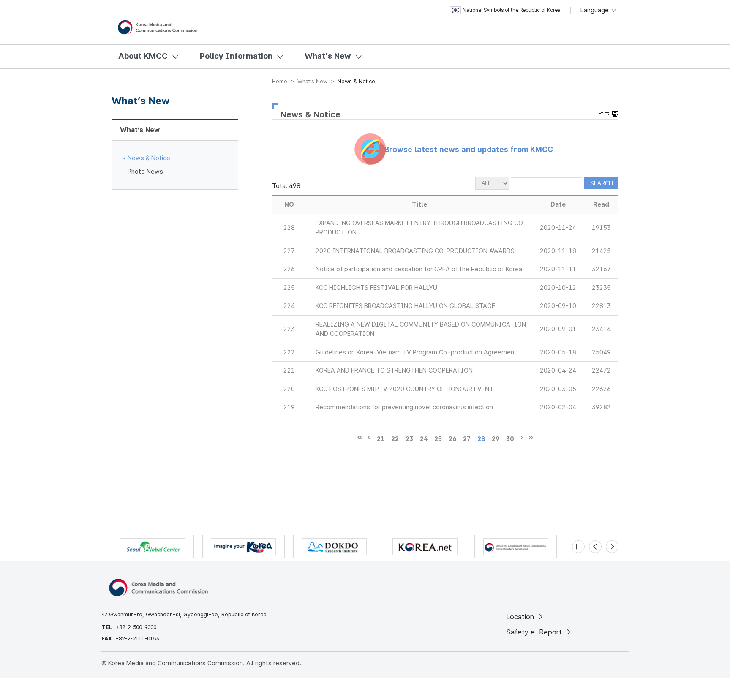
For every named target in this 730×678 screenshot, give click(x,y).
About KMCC (143, 56)
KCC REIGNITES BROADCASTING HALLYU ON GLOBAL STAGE (405, 306)
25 (438, 439)
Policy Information (236, 56)
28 (481, 439)
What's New (328, 56)
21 (380, 439)
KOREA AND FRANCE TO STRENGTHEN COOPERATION (394, 370)
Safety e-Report (535, 632)
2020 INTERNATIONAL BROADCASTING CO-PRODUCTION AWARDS (415, 251)
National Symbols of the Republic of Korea (512, 10)
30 (510, 439)
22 (395, 439)
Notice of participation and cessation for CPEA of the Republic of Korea (419, 269)
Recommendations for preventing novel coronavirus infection (404, 407)
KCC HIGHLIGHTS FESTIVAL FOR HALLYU (376, 287)
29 (495, 439)
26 (452, 439)
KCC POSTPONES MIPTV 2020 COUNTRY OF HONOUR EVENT (404, 389)
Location (521, 617)
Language (595, 10)
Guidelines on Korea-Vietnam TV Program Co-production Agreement (416, 352)
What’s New (140, 130)
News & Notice (149, 158)
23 (409, 439)
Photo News (145, 171)
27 (467, 439)
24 (424, 439)
